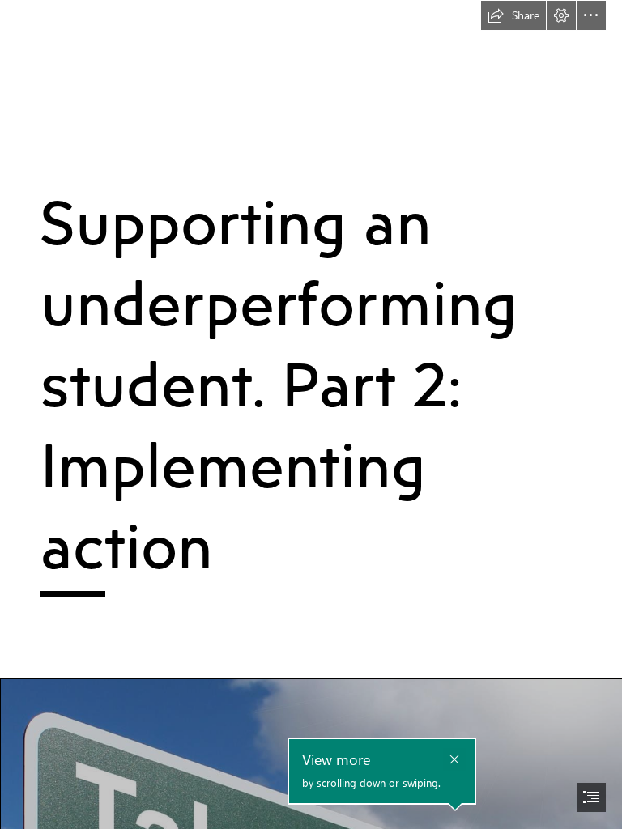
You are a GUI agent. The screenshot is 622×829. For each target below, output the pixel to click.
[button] (513, 15)
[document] (311, 414)
